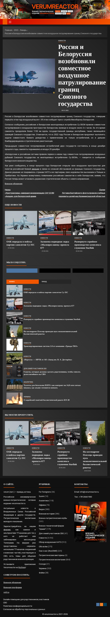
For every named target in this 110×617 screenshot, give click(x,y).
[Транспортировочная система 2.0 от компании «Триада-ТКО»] (14, 345)
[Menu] (10, 22)
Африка (42, 505)
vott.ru (6, 592)
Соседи (42, 564)
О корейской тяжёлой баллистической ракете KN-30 (47, 400)
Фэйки (42, 573)
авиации (35, 169)
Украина (27, 397)
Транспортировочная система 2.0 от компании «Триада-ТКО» (51, 346)
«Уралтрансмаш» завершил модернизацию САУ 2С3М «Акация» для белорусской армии (29, 193)
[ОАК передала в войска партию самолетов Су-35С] (21, 223)
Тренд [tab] (44, 281)
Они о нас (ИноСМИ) (48, 551)
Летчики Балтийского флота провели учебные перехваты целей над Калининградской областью (82, 193)
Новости (62, 41)
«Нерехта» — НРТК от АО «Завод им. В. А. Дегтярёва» (48, 360)
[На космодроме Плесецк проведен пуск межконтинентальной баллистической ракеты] (14, 331)
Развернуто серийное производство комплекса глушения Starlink (87, 244)
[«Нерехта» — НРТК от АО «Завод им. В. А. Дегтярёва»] (14, 358)
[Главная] (5, 21)
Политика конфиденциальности (17, 606)
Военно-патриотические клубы (53, 518)
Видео (42, 509)
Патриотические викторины (52, 555)
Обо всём (43, 546)
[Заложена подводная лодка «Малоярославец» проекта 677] (55, 223)
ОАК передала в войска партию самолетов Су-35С (46, 292)
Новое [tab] (12, 281)
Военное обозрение (13, 184)
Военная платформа (13, 587)
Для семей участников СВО (35, 368)
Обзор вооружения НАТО (50, 542)
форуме (7, 530)
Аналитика (28, 382)
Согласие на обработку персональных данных (24, 609)
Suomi (41, 496)
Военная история (46, 514)
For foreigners (45, 492)
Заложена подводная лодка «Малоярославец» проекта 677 (54, 244)
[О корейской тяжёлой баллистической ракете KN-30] (14, 398)
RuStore (21, 567)
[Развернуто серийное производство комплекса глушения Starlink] (89, 223)
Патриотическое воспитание (52, 559)
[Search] (105, 22)
